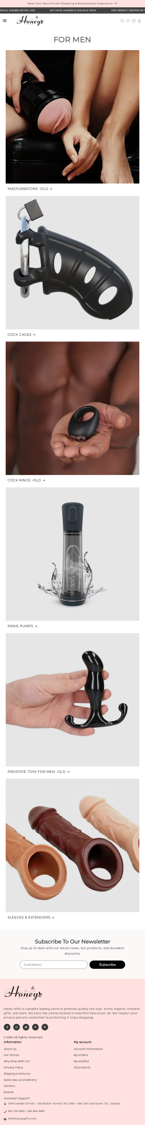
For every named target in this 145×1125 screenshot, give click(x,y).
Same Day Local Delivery (20, 1080)
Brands (9, 1092)
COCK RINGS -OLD (24, 480)
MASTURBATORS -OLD (28, 189)
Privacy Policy (13, 1067)
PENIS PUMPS (20, 626)
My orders (81, 1055)
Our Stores (11, 1055)
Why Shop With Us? (17, 1061)
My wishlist (81, 1061)
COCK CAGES (20, 335)
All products (82, 1067)
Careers (9, 1086)
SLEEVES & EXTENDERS (29, 917)
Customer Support (17, 1098)
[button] (5, 21)
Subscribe (107, 964)
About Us (10, 1049)
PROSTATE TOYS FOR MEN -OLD (37, 772)
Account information (88, 1049)
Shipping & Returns (17, 1073)
